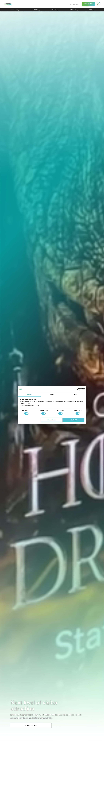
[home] (14, 3)
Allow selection (52, 419)
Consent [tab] (29, 394)
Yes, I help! (74, 419)
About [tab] (75, 394)
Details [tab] (52, 394)
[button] (75, 5)
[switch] (43, 413)
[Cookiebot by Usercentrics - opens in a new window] (78, 389)
